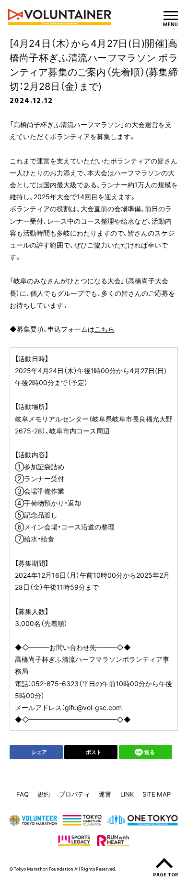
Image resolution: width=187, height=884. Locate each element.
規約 (43, 793)
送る (149, 752)
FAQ (22, 793)
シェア (39, 752)
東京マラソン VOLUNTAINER (64, 17)
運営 (105, 793)
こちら (104, 329)
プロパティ (74, 793)
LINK (127, 793)
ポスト (94, 752)
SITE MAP (156, 793)
